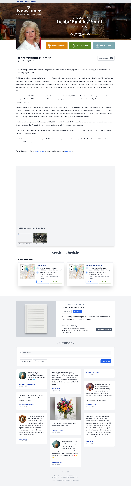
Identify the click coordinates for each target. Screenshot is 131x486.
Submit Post (106, 361)
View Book (66, 311)
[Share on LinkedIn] (80, 34)
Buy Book (77, 311)
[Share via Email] (84, 34)
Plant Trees (56, 282)
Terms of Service (70, 477)
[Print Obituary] (88, 34)
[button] (27, 270)
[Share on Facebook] (71, 34)
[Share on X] (76, 34)
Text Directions (43, 282)
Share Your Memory (104, 329)
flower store (68, 151)
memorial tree (39, 151)
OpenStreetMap (67, 480)
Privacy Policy (60, 477)
